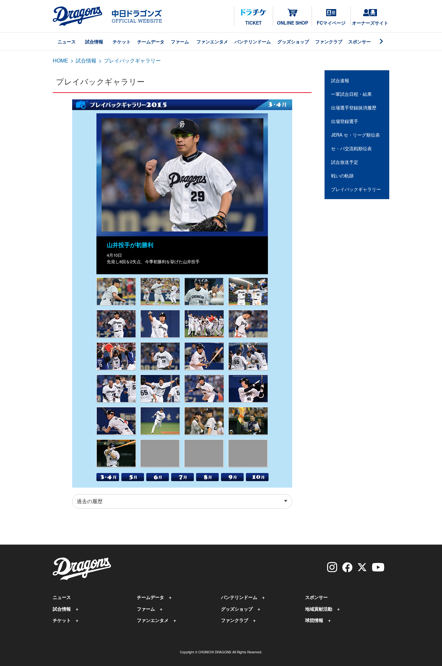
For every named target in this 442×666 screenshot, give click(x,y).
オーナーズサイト (370, 22)
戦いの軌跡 (342, 175)
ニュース (67, 41)
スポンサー (359, 41)
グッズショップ (293, 41)
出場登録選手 (344, 121)
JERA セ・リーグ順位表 (355, 134)
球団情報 (314, 620)
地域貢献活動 (318, 608)
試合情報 (94, 41)
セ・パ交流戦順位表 (351, 148)
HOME (60, 60)
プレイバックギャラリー (356, 189)
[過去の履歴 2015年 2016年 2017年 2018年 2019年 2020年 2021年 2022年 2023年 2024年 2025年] (182, 501)
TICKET (253, 22)
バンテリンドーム (253, 41)
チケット (122, 41)
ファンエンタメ (212, 41)
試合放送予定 (344, 162)
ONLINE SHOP (292, 22)
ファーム (180, 41)
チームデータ (150, 41)
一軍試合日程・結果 (351, 94)
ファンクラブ (328, 41)
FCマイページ (331, 22)
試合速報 (340, 80)
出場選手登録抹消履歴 (353, 107)
